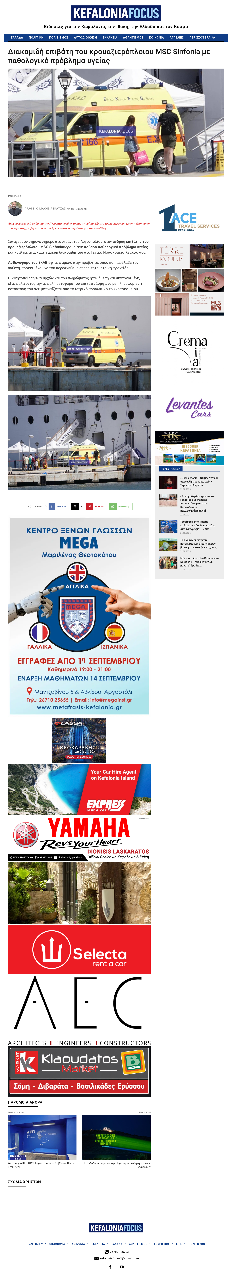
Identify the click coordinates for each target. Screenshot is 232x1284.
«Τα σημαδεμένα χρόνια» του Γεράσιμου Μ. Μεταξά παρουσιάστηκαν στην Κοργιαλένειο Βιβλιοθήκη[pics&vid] (197, 503)
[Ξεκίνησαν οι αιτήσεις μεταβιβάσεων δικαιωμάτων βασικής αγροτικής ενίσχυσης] (168, 544)
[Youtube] (122, 1267)
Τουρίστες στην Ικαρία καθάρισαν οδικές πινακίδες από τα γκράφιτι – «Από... (197, 525)
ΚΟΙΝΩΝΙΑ (14, 196)
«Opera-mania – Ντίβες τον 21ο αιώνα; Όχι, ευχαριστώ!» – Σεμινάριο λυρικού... (199, 482)
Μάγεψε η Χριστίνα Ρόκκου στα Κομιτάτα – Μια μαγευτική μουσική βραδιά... (199, 562)
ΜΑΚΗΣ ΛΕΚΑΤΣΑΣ (52, 208)
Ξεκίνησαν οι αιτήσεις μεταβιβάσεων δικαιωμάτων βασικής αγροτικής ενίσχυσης (199, 544)
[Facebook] (110, 1267)
